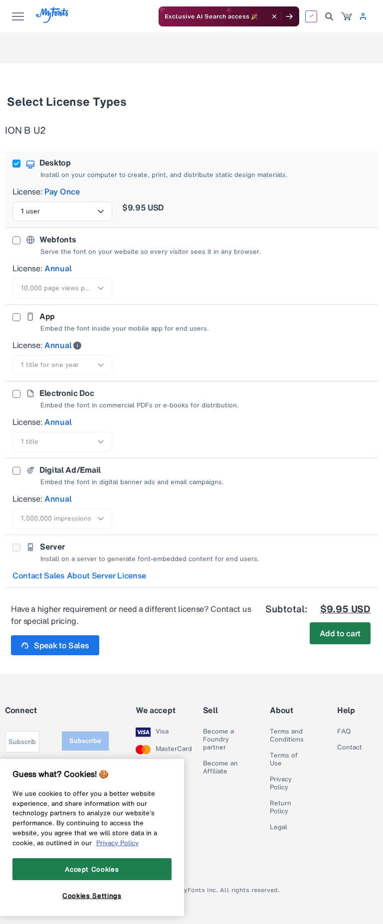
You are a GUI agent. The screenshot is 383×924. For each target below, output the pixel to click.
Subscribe (85, 740)
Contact (349, 747)
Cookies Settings (92, 896)
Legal (278, 827)
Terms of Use (284, 759)
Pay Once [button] (61, 191)
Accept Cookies (92, 869)
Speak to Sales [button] (61, 645)
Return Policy (280, 807)
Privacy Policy (281, 783)
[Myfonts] (52, 20)
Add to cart (340, 633)
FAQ (344, 732)
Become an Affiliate (220, 767)
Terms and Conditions (287, 735)
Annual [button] (57, 268)
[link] (346, 16)
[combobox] (62, 211)
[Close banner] (274, 16)
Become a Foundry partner (218, 739)
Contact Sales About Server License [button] (79, 575)
